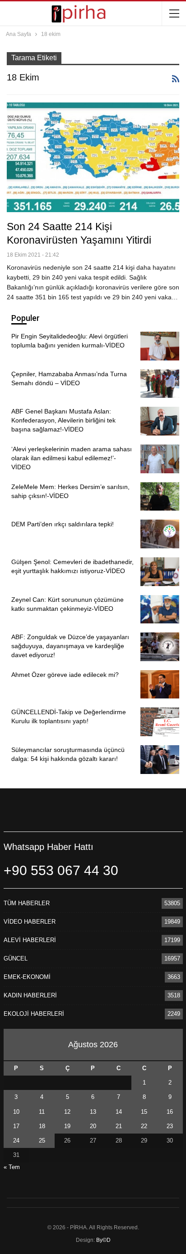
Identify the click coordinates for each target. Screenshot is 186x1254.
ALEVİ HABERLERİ (30, 940)
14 (119, 1111)
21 (119, 1126)
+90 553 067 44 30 (61, 870)
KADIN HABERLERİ (30, 995)
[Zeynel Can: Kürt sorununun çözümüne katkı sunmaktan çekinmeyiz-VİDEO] (159, 609)
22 (144, 1126)
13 (93, 1111)
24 (16, 1140)
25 (42, 1140)
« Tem (12, 1167)
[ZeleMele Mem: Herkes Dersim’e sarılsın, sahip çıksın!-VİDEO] (159, 496)
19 (67, 1126)
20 (93, 1126)
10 (16, 1111)
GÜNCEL (16, 958)
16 (170, 1111)
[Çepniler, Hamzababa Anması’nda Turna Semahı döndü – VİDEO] (159, 383)
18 (42, 1126)
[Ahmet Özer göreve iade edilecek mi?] (159, 684)
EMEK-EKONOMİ (27, 977)
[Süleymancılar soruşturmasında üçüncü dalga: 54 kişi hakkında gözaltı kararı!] (159, 759)
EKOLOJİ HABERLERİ (34, 1013)
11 (42, 1111)
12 (67, 1111)
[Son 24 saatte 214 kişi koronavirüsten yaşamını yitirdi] (93, 157)
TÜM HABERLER (27, 903)
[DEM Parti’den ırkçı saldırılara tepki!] (159, 534)
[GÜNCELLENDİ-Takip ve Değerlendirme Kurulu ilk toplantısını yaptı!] (159, 721)
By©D (103, 1240)
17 (16, 1126)
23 (170, 1126)
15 (144, 1111)
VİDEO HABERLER (30, 921)
